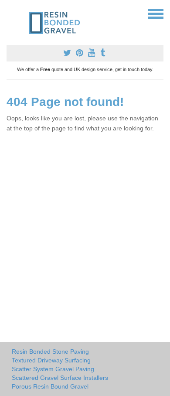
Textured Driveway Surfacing (51, 360)
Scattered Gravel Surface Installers (60, 377)
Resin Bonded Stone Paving (50, 351)
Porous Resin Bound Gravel (50, 386)
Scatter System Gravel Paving (53, 368)
